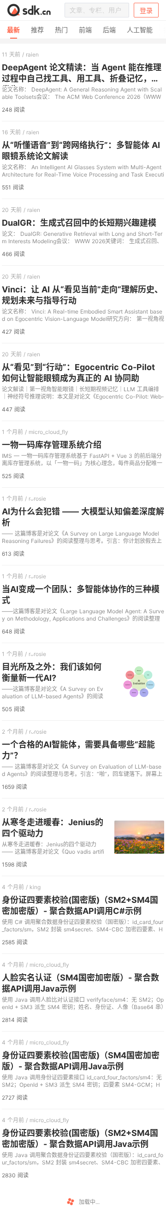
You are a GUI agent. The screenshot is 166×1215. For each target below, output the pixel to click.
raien (32, 54)
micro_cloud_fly (48, 431)
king (35, 887)
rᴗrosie (37, 498)
